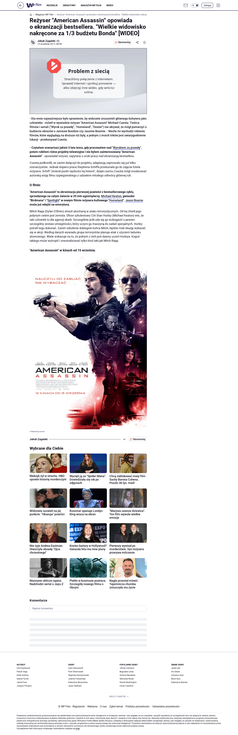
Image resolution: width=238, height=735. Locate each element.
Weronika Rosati (127, 679)
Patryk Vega (22, 672)
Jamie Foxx (22, 682)
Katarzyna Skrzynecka (78, 682)
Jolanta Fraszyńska (76, 679)
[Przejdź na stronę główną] (20, 7)
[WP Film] (36, 5)
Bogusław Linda (127, 672)
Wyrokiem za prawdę (126, 147)
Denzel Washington (128, 682)
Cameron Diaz (177, 675)
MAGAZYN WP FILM (91, 5)
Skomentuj (124, 42)
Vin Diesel (175, 672)
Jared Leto (175, 668)
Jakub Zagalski (46, 40)
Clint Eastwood (23, 668)
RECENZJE (52, 5)
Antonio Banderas (127, 675)
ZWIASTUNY (69, 5)
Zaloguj (207, 5)
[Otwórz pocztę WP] (185, 5)
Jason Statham (75, 686)
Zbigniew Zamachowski (78, 675)
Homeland (116, 200)
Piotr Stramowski (75, 672)
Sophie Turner (23, 679)
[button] (195, 5)
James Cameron (127, 668)
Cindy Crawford (126, 686)
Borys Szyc (176, 679)
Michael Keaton (111, 196)
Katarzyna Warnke (179, 682)
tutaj (77, 728)
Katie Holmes (22, 675)
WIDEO (109, 5)
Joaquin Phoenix (24, 686)
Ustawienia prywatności (165, 706)
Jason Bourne (134, 200)
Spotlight (53, 200)
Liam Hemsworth (75, 668)
